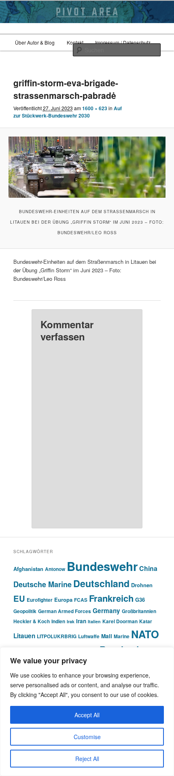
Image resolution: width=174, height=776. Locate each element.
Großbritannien (139, 611)
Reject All (87, 759)
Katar (145, 621)
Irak (70, 621)
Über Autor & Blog (35, 42)
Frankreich (111, 598)
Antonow (55, 569)
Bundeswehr (102, 566)
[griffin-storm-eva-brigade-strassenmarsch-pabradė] (86, 167)
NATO (145, 633)
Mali (106, 636)
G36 (140, 599)
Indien (58, 621)
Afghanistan (28, 569)
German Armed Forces (64, 611)
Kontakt (75, 42)
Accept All (87, 715)
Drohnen (142, 585)
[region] (87, 711)
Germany (106, 610)
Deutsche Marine (42, 584)
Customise (87, 737)
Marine (121, 636)
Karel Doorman (120, 621)
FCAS (80, 599)
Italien (94, 621)
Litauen (24, 635)
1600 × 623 (94, 108)
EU (19, 598)
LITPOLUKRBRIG (56, 636)
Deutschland (101, 583)
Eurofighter (40, 599)
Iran (81, 621)
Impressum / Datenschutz (123, 42)
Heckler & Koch (31, 621)
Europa (63, 599)
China (148, 568)
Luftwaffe (89, 636)
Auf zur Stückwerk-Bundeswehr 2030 (67, 112)
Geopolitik (24, 611)
